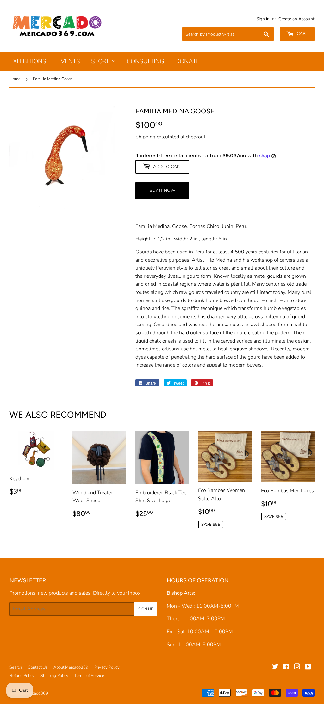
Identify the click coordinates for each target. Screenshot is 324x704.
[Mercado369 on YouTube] (308, 667)
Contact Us (37, 667)
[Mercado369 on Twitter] (275, 667)
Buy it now (162, 190)
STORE (101, 61)
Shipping (145, 136)
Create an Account (296, 19)
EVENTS (68, 61)
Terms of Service (89, 675)
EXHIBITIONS (27, 61)
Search (15, 667)
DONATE (187, 61)
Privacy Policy (107, 667)
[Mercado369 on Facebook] (286, 667)
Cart (302, 34)
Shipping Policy (54, 675)
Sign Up (145, 608)
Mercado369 (36, 693)
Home (15, 79)
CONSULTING (145, 61)
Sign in (263, 19)
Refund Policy (21, 675)
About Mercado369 (70, 667)
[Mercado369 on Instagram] (297, 667)
